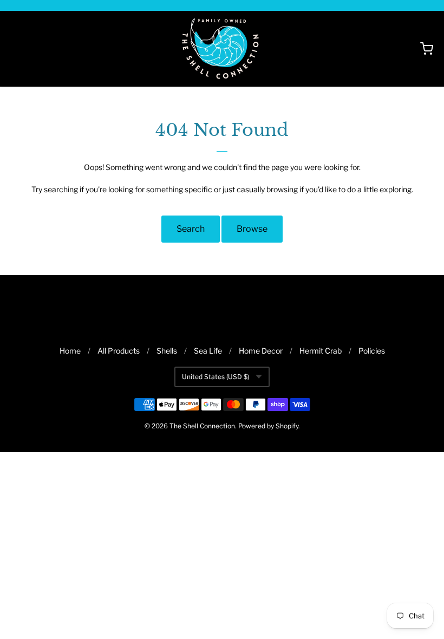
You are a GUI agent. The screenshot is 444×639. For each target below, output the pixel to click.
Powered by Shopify (268, 426)
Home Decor (261, 350)
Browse (252, 229)
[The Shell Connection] (222, 48)
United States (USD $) (215, 377)
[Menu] (53, 48)
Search (191, 229)
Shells (166, 350)
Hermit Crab (320, 350)
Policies (371, 350)
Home (70, 350)
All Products (118, 350)
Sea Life (208, 350)
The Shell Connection (202, 426)
